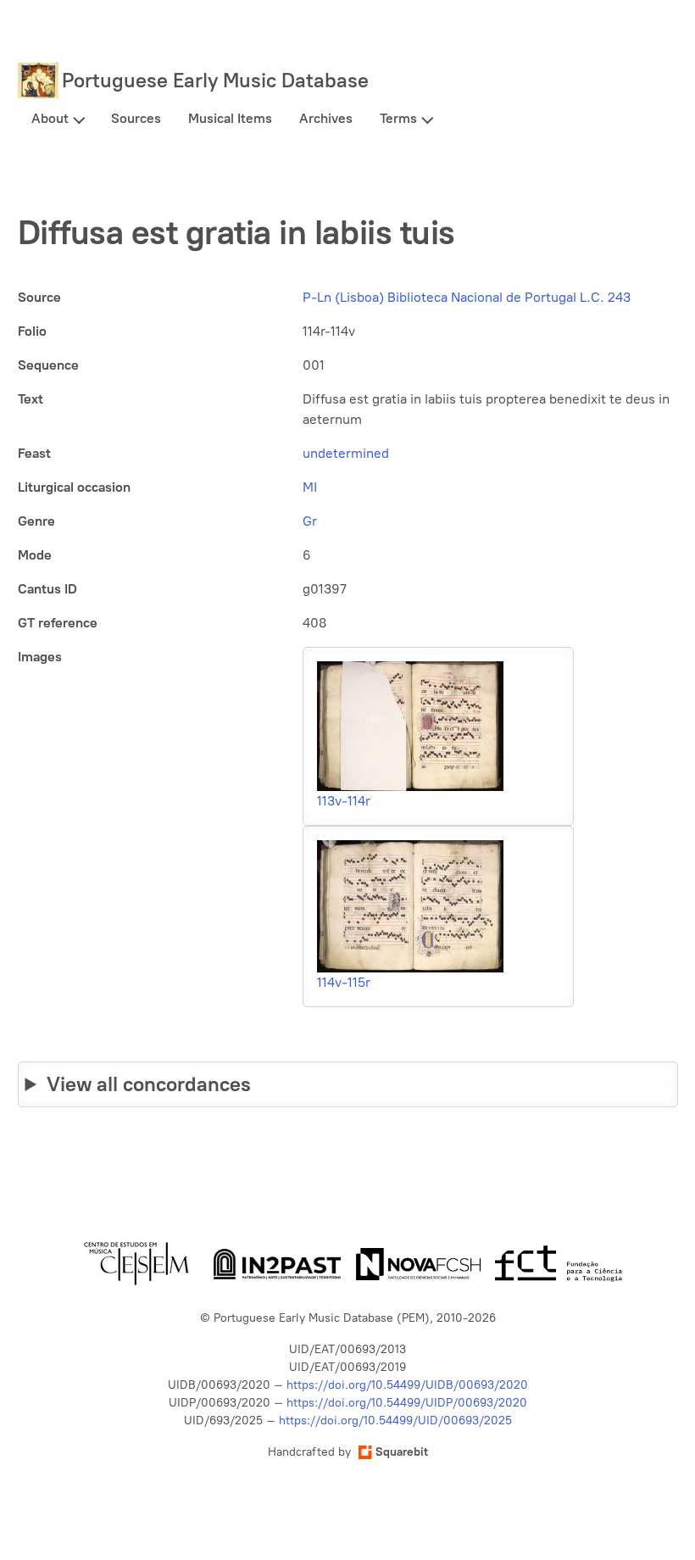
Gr (310, 521)
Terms (398, 118)
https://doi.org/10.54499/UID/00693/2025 (395, 1420)
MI (310, 487)
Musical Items (230, 118)
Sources (136, 118)
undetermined (346, 453)
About (50, 118)
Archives (326, 118)
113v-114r (343, 801)
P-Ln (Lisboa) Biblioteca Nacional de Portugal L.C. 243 (467, 297)
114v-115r (343, 982)
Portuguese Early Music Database (215, 80)
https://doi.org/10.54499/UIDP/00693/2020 (406, 1403)
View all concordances (149, 1084)
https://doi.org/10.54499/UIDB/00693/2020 (407, 1385)
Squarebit (401, 1452)
